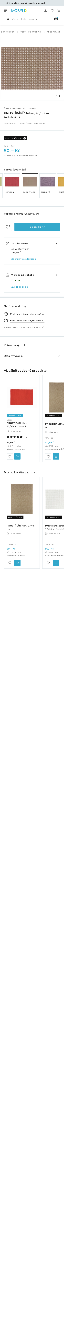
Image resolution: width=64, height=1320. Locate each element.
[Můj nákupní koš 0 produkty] (58, 10)
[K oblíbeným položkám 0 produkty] (52, 10)
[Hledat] (8, 19)
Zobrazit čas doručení (23, 258)
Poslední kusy (13, 138)
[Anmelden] (45, 10)
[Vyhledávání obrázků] (56, 19)
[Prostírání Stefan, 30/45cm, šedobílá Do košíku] (56, 563)
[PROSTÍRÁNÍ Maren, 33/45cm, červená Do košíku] (17, 456)
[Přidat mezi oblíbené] (8, 227)
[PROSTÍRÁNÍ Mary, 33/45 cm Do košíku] (56, 456)
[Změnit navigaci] (5, 10)
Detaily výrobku (13, 355)
